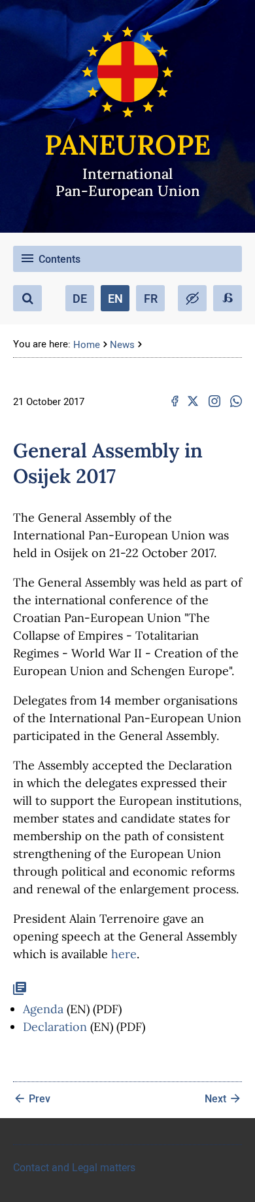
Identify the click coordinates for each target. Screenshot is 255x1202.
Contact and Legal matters (74, 1167)
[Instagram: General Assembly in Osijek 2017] (214, 401)
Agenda (43, 1009)
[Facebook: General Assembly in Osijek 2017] (174, 401)
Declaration (55, 1026)
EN (115, 298)
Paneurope (127, 145)
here (124, 953)
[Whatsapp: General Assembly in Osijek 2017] (236, 401)
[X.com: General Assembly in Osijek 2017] (193, 401)
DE (80, 298)
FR (151, 298)
